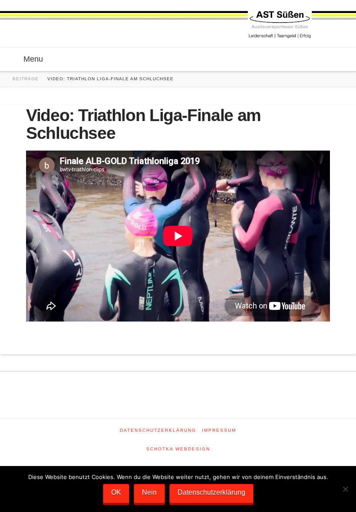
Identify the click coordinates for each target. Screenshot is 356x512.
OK (116, 492)
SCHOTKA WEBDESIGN (178, 448)
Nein (149, 492)
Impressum (219, 430)
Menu (33, 59)
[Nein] (345, 489)
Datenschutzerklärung (158, 430)
